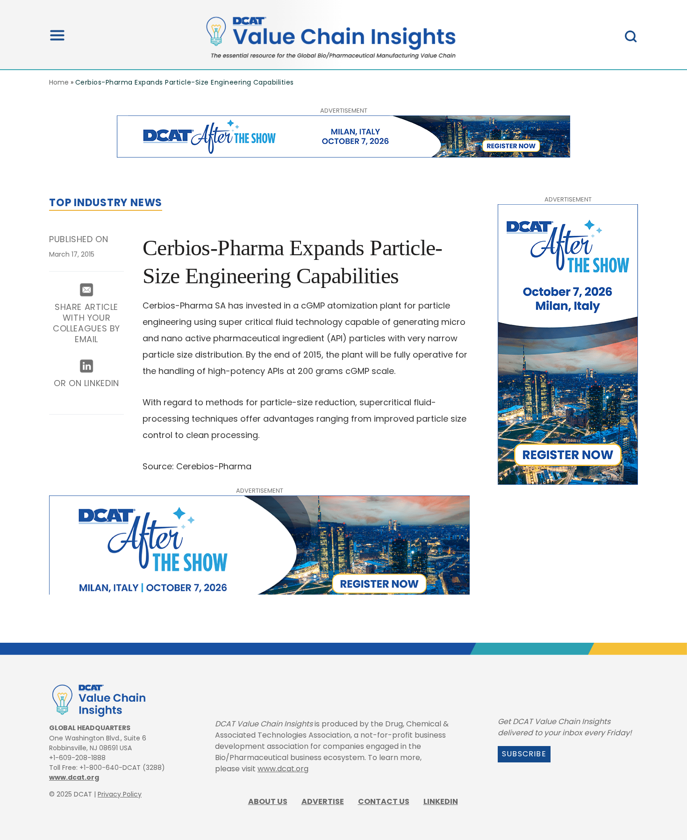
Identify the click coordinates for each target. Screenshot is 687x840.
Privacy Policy (120, 794)
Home (59, 82)
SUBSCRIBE (524, 753)
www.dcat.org (74, 777)
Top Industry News (105, 202)
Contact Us (383, 801)
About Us (267, 801)
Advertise (322, 801)
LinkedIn (440, 801)
